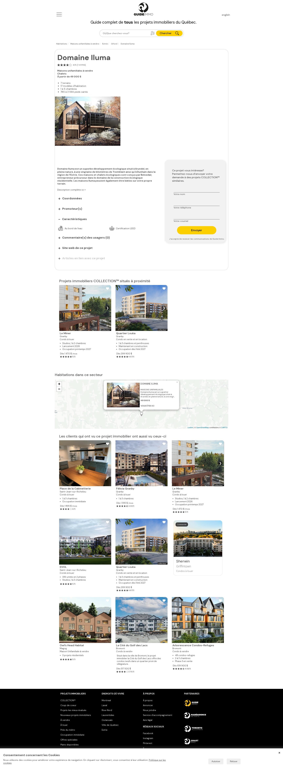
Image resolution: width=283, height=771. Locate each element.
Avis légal (147, 720)
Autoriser (216, 761)
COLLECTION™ (67, 700)
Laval (104, 705)
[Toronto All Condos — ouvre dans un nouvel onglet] (203, 728)
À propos (147, 700)
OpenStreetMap (202, 427)
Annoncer (148, 705)
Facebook (148, 733)
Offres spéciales (68, 739)
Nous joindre (149, 710)
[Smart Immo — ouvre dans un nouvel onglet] (203, 741)
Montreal (106, 700)
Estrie (104, 730)
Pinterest (147, 743)
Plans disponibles (69, 744)
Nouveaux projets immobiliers (75, 715)
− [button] (59, 389)
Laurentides (108, 715)
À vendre (65, 720)
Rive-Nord (107, 710)
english (226, 15)
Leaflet (190, 427)
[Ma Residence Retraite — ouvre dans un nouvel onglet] (203, 716)
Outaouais (107, 720)
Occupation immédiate (72, 734)
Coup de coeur (68, 705)
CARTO (224, 427)
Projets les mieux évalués (73, 710)
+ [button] (59, 384)
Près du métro (67, 730)
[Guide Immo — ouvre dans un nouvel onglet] (203, 703)
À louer (64, 725)
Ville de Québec (110, 725)
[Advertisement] (107, 154)
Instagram (148, 738)
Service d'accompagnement (157, 715)
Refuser (233, 761)
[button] (152, 33)
